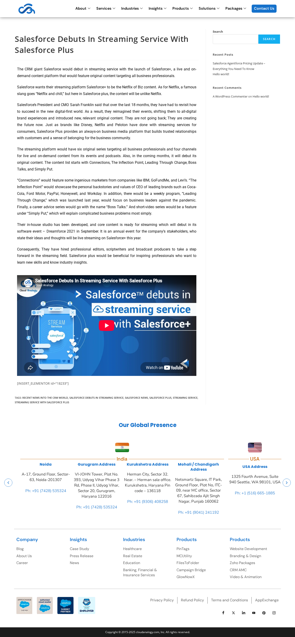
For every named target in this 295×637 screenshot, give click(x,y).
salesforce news (136, 397)
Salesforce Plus (160, 397)
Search (218, 31)
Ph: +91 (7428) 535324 (45, 490)
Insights (155, 8)
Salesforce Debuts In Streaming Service (96, 397)
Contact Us (264, 8)
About (80, 8)
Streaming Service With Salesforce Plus (42, 402)
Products (180, 8)
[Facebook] (223, 612)
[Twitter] (233, 612)
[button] (8, 482)
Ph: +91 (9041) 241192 (198, 512)
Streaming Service (185, 397)
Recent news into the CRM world (45, 397)
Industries (130, 8)
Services (103, 8)
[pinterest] (263, 612)
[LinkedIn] (243, 612)
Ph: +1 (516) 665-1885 (255, 493)
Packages (233, 8)
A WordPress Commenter (230, 96)
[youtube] (253, 612)
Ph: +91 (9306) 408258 (147, 501)
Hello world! (221, 74)
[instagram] (274, 612)
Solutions (207, 8)
